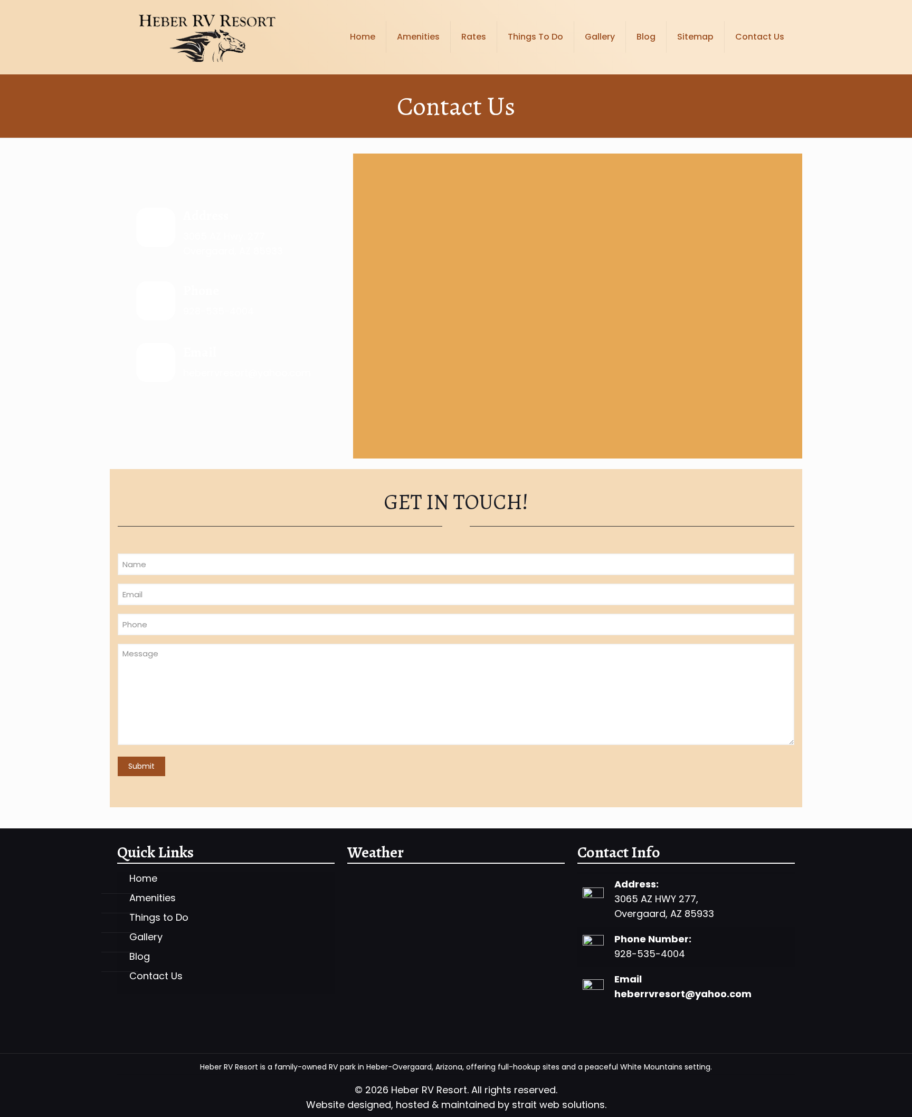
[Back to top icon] (861, 1095)
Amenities (152, 898)
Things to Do (158, 917)
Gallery (146, 937)
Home (143, 878)
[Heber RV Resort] (207, 37)
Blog (139, 956)
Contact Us (156, 976)
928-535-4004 (218, 311)
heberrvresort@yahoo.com (683, 993)
